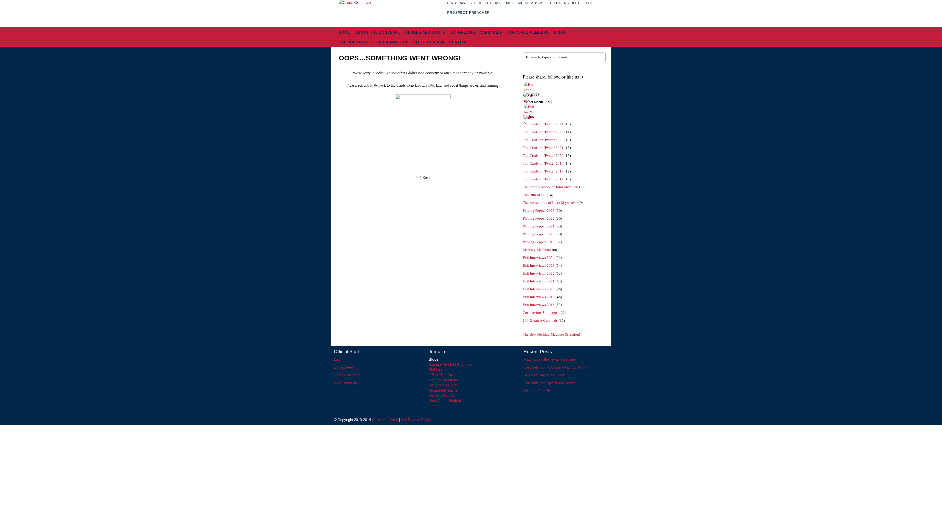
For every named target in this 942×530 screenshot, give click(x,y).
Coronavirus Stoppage (540, 312)
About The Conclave (377, 32)
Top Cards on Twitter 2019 (543, 163)
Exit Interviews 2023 (539, 265)
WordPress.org (346, 383)
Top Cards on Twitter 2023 (543, 131)
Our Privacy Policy (416, 420)
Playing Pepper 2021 (539, 226)
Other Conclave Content (440, 42)
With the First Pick (538, 391)
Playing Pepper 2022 (539, 218)
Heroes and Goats (425, 32)
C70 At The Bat (441, 375)
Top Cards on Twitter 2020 (543, 155)
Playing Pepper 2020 (539, 233)
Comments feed (347, 375)
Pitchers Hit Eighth (443, 385)
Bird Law (436, 370)
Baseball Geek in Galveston (451, 364)
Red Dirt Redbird (442, 395)
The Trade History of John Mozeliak (550, 186)
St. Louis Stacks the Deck (544, 375)
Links (559, 32)
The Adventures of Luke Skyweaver (550, 202)
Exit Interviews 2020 (539, 288)
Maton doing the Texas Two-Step (549, 359)
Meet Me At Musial (443, 380)
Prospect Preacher (468, 12)
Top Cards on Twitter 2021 (543, 147)
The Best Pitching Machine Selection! (551, 334)
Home (344, 32)
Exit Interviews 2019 (539, 296)
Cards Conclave (385, 420)
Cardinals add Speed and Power (549, 383)
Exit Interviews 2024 (539, 257)
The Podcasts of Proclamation (373, 42)
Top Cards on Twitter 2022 (543, 139)
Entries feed (343, 367)
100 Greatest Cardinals (476, 32)
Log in (338, 359)
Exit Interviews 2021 (539, 280)
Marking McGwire (537, 249)
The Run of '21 (534, 194)
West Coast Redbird (445, 400)
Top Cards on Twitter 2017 (543, 178)
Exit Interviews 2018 (539, 304)
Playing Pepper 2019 (539, 241)
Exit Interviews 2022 (539, 273)
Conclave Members (528, 32)
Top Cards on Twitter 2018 (543, 171)
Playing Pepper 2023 (539, 210)
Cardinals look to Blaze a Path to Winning (556, 367)
